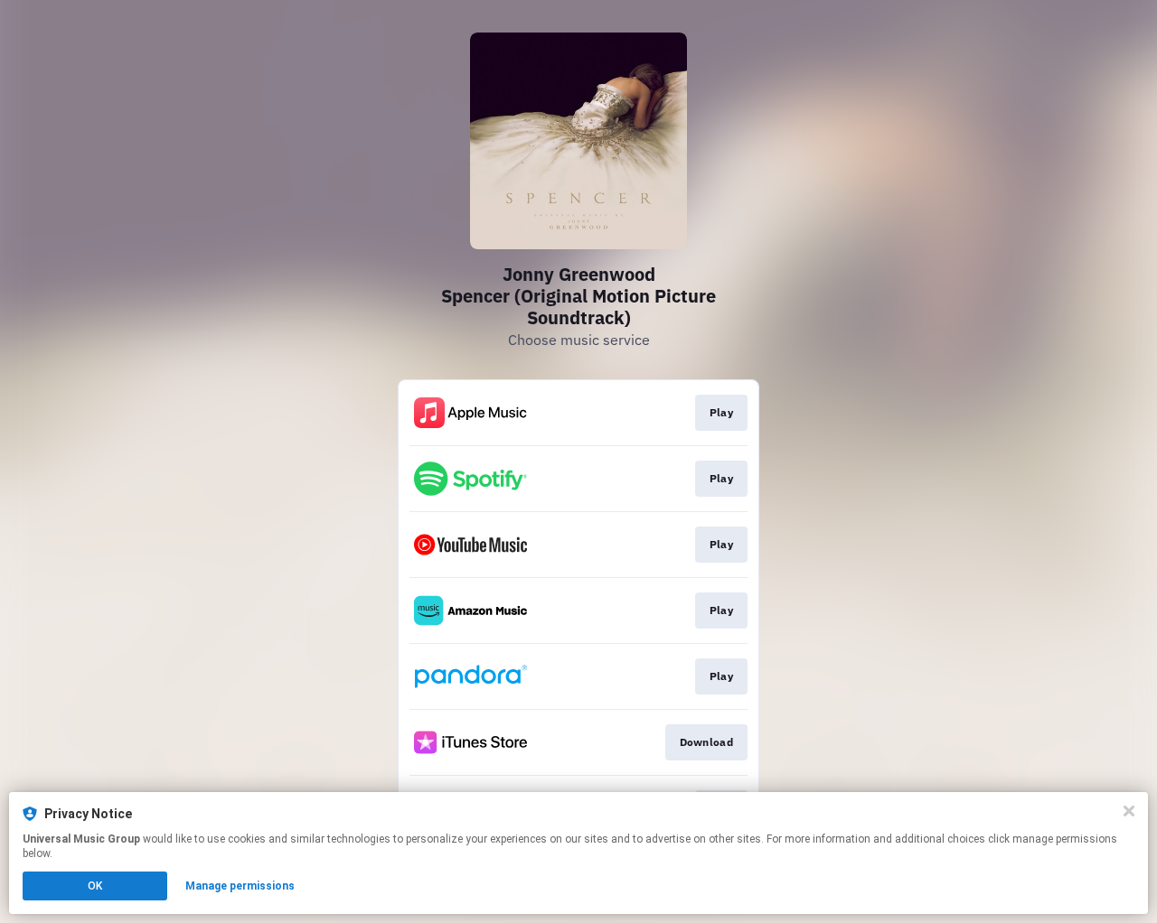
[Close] (1129, 811)
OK (95, 886)
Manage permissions (240, 886)
